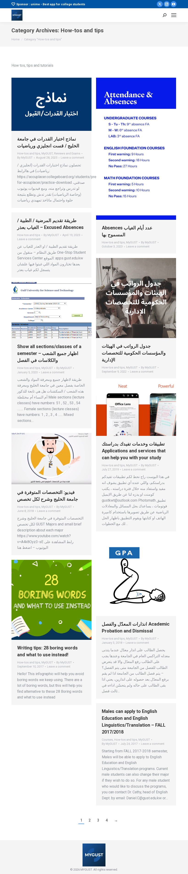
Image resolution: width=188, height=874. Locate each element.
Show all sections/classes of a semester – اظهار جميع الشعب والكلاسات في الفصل (49, 353)
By (25, 157)
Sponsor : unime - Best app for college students (50, 4)
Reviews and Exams (67, 153)
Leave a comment (72, 157)
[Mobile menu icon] (174, 15)
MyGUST (47, 153)
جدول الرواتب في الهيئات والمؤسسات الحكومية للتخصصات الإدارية (134, 353)
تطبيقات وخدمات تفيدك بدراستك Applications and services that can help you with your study (134, 450)
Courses (107, 739)
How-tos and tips (28, 153)
